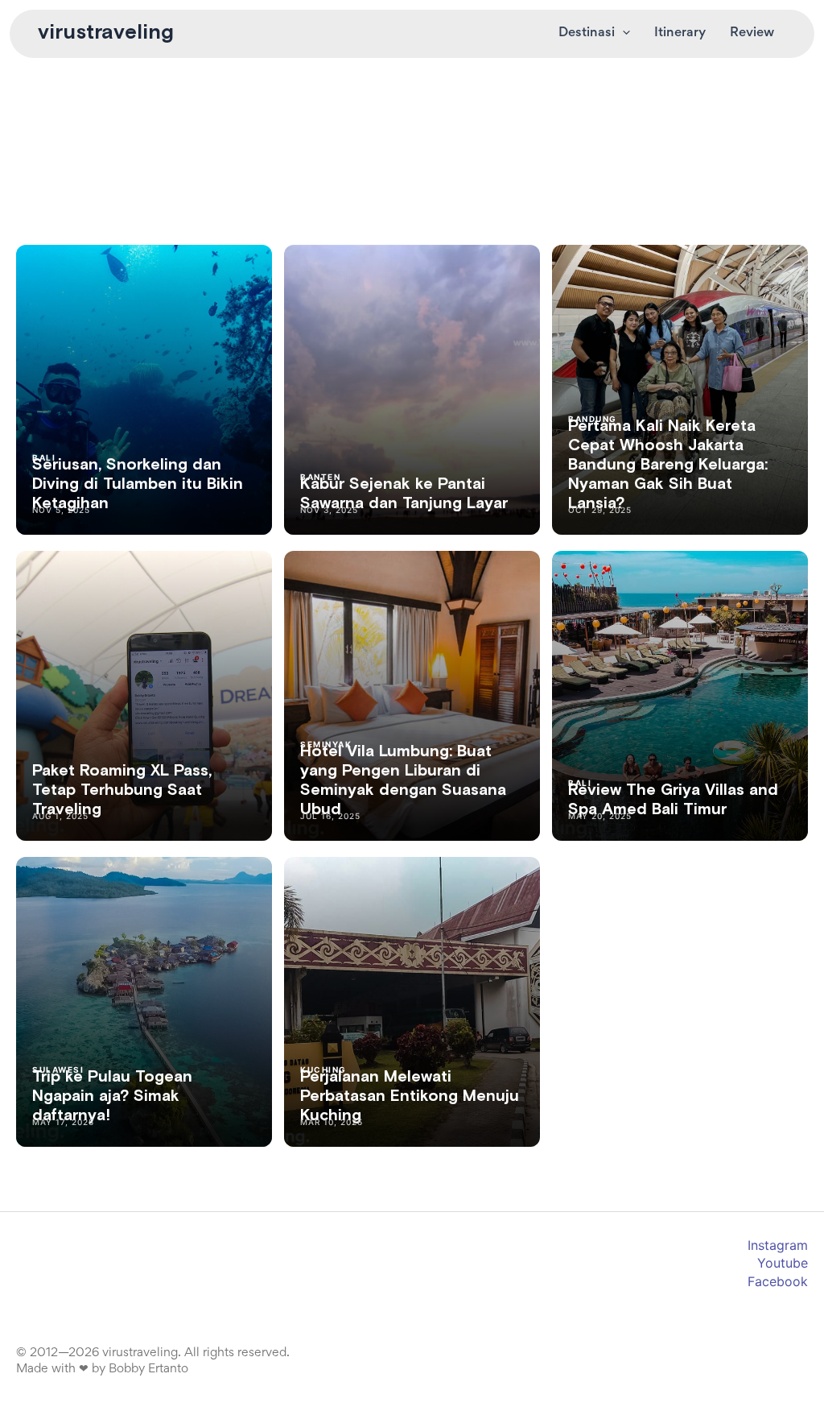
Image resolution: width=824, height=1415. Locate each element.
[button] (622, 34)
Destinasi (586, 33)
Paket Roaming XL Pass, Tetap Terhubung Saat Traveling (122, 790)
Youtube (782, 1263)
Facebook (778, 1281)
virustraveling (106, 33)
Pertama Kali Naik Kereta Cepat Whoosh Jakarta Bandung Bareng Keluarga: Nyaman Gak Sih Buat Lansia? (668, 464)
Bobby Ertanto (148, 1369)
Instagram (778, 1245)
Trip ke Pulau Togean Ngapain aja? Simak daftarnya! (112, 1096)
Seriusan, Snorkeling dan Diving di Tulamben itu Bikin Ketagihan (137, 484)
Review (752, 33)
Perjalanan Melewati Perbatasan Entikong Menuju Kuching (409, 1096)
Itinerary (680, 33)
